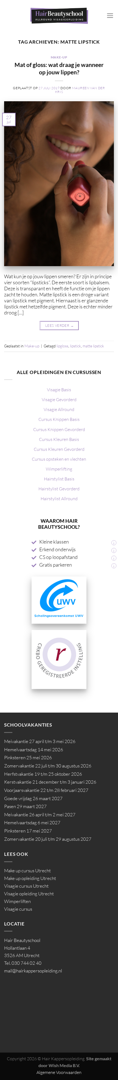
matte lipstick (93, 346)
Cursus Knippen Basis (59, 419)
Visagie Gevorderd (59, 399)
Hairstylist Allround (59, 498)
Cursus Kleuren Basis (59, 439)
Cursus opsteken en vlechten (59, 459)
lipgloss (62, 346)
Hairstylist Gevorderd (59, 488)
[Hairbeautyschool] (59, 15)
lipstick (75, 346)
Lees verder (59, 325)
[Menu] (110, 16)
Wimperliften (17, 901)
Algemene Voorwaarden (59, 1072)
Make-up (59, 57)
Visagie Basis (59, 389)
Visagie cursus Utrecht (26, 886)
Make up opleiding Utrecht (30, 878)
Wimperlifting (59, 469)
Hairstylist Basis (59, 479)
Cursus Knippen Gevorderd (59, 429)
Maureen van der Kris (80, 90)
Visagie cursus (18, 909)
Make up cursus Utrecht (27, 870)
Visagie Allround (59, 409)
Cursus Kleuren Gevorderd (59, 449)
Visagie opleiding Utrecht (29, 893)
